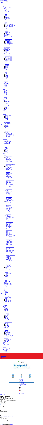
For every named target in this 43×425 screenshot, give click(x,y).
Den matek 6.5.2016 (8, 211)
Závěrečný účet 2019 (7, 64)
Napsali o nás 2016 (5, 91)
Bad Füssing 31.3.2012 (8, 265)
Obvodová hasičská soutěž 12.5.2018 (9, 184)
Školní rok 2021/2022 (6, 323)
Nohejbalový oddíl (6, 150)
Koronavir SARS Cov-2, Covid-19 (6, 79)
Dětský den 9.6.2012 (8, 263)
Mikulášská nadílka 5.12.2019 (9, 167)
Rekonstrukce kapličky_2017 (7, 281)
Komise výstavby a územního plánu (7, 47)
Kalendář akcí (5, 128)
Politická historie (5, 23)
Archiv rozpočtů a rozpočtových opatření (7, 53)
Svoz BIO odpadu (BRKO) (7, 33)
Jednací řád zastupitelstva (6, 35)
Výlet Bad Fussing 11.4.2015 (8, 225)
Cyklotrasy (6, 15)
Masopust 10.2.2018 (8, 188)
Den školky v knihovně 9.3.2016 (9, 133)
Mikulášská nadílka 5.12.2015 (9, 216)
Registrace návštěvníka (6, 292)
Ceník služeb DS (5, 351)
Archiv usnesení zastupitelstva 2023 (8, 37)
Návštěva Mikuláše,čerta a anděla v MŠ (8, 339)
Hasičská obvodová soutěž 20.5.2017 (9, 195)
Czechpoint (4, 110)
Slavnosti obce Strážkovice (8, 269)
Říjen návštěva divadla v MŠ (7, 340)
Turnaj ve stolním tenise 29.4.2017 (9, 197)
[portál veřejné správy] (21, 382)
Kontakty (4, 80)
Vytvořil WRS (1, 424)
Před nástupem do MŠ (6, 341)
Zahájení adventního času (8, 273)
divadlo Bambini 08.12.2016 (7, 334)
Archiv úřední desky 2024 (7, 102)
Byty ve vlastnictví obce (7, 12)
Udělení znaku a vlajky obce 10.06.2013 (10, 250)
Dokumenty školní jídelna (6, 308)
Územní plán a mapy (4, 114)
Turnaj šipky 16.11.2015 (8, 218)
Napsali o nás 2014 (5, 92)
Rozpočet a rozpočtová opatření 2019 (8, 57)
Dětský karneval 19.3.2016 (8, 213)
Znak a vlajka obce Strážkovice (8, 7)
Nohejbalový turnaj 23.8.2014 (9, 234)
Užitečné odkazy (5, 137)
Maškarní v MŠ (6, 330)
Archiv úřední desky (4, 353)
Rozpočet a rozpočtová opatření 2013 (8, 60)
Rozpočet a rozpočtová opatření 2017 (8, 58)
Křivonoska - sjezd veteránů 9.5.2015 (9, 222)
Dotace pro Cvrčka (4, 347)
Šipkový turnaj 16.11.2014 (8, 231)
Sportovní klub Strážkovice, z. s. (7, 149)
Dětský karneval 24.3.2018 (8, 187)
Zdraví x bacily (7, 313)
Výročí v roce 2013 (7, 29)
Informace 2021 (6, 117)
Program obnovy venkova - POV (7, 21)
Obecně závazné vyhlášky (3, 356)
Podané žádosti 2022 (7, 76)
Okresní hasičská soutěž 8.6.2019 (9, 169)
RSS (12, 416)
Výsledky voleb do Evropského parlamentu (9, 26)
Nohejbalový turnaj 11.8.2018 (9, 182)
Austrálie (4, 290)
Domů (2, 2)
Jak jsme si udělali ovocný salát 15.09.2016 (9, 337)
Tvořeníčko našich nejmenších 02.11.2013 (10, 247)
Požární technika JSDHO (6, 51)
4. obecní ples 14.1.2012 (8, 266)
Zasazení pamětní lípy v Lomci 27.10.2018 (10, 180)
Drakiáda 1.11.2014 (8, 232)
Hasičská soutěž (7, 274)
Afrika (4, 289)
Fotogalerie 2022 (6, 157)
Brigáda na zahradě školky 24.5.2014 (9, 236)
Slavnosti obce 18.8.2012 (8, 262)
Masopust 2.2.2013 (8, 256)
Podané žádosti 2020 (7, 77)
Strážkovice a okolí (6, 287)
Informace (6, 144)
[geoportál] (21, 380)
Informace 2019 (6, 118)
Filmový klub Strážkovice (5, 139)
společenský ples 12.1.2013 (8, 257)
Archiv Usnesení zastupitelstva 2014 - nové (9, 43)
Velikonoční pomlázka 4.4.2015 (9, 226)
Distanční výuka (4, 306)
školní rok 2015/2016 (6, 338)
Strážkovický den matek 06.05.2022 (9, 158)
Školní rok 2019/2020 (6, 327)
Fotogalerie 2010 (6, 272)
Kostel (5, 16)
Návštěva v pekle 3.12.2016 (8, 203)
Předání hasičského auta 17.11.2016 (9, 204)
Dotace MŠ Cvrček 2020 (7, 348)
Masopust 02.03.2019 (8, 175)
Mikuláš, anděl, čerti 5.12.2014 (9, 230)
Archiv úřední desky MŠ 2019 (8, 298)
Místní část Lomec (5, 8)
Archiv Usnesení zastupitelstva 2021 (8, 39)
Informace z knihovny (6, 125)
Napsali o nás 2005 (5, 97)
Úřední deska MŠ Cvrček (5, 294)
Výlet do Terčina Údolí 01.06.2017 (8, 332)
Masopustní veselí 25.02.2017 (9, 199)
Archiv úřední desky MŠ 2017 (8, 299)
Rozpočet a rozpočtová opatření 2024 (8, 54)
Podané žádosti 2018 (7, 78)
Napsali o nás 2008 (5, 95)
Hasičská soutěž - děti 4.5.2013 (9, 252)
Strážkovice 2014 (6, 276)
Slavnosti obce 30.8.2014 (8, 233)
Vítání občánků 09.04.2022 (8, 159)
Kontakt (3, 99)
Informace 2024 (6, 116)
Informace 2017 (6, 119)
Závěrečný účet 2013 (7, 67)
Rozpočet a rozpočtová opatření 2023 (8, 55)
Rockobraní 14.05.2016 (8, 210)
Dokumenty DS (5, 350)
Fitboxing (6, 151)
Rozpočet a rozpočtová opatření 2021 (8, 56)
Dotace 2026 (6, 69)
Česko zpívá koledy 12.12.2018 (9, 178)
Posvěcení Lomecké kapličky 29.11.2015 (10, 217)
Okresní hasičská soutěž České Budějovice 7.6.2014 (11, 235)
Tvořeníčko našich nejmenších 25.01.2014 (10, 242)
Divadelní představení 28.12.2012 (9, 259)
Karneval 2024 (6, 315)
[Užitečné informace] (21, 385)
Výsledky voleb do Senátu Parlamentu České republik (10, 25)
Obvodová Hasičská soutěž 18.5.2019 (9, 170)
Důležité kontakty (5, 85)
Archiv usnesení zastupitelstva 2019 (8, 40)
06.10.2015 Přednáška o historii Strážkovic (10, 136)
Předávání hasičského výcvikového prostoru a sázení (11, 179)
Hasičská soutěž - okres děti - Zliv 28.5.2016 (10, 209)
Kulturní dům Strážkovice (7, 278)
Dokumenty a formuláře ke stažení (6, 112)
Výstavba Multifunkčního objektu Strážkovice (8, 284)
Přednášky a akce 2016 (7, 129)
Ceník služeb (4, 343)
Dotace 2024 (6, 70)
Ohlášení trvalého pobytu (6, 111)
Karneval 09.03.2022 (7, 325)
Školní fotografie (6, 277)
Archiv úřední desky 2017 (7, 106)
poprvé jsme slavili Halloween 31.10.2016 (9, 336)
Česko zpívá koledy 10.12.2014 (9, 229)
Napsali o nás (4, 89)
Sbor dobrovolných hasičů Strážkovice (7, 141)
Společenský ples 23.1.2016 (8, 214)
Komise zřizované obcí (5, 46)
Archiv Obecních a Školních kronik (7, 34)
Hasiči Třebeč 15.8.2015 (8, 220)
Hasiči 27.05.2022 (6, 324)
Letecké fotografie (5, 285)
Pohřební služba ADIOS (6, 87)
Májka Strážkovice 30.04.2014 (9, 239)
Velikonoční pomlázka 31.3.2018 (9, 186)
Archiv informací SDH (8, 142)
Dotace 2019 (6, 73)
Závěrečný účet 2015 (7, 66)
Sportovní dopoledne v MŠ (7, 328)
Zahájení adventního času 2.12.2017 (9, 192)
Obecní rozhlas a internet (7, 18)
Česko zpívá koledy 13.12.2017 (9, 191)
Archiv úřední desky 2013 (7, 108)
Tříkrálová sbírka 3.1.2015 (8, 228)
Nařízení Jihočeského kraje (6, 83)
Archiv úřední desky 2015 (7, 107)
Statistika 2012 (6, 31)
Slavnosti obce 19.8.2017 (8, 194)
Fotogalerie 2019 (6, 166)
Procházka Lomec (7, 314)
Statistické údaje (5, 30)
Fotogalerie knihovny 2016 (7, 132)
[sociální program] (21, 381)
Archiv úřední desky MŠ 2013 (8, 301)
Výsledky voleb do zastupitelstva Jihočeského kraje (9, 24)
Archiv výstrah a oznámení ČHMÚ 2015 (8, 123)
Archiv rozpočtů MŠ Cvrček (6, 344)
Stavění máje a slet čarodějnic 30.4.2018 (10, 185)
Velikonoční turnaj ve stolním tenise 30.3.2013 (10, 255)
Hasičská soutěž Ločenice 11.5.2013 (9, 251)
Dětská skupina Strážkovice (7, 11)
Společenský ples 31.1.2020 (8, 165)
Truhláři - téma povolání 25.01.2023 (8, 320)
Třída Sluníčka (6, 311)
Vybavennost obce (5, 10)
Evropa (4, 288)
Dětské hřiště (6, 14)
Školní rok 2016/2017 (6, 331)
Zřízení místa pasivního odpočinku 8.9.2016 (10, 207)
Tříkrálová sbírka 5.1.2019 (8, 176)
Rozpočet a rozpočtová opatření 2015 (8, 59)
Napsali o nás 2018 (5, 90)
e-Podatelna (4, 120)
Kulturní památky (5, 282)
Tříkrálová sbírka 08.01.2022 (8, 160)
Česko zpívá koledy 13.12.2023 (9, 156)
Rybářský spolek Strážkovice (6, 145)
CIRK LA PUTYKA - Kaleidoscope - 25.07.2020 (10, 164)
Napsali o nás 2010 (5, 94)
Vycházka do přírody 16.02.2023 (8, 319)
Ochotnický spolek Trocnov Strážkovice (7, 283)
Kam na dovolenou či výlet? (5, 286)
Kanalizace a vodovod (7, 17)
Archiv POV (6, 22)
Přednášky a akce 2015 (7, 130)
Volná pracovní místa (4, 302)
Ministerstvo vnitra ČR (6, 82)
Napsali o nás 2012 (5, 93)
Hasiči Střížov (7, 249)
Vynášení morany (6, 317)
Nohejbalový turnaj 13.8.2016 (9, 208)
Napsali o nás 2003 (5, 98)
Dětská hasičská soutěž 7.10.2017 (9, 193)
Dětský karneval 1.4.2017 (8, 198)
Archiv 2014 (7, 148)
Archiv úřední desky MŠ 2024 (8, 295)
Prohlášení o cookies (5, 416)
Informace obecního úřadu (6, 84)
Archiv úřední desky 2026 (7, 101)
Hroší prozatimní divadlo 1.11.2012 (9, 260)
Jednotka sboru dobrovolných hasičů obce (6, 49)
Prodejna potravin (6, 20)
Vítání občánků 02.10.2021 (8, 162)
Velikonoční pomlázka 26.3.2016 (9, 212)
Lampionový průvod (8, 248)
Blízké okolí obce (5, 9)
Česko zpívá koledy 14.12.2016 (9, 202)
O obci (3, 6)
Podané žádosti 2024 (7, 75)
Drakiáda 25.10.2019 (8, 168)
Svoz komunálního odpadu (7, 32)
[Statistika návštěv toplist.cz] (21, 386)
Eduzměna (4, 342)
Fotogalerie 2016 (6, 201)
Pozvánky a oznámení (5, 291)
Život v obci (2, 124)
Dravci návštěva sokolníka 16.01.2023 (8, 322)
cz (0, 394)
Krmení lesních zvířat (7, 316)
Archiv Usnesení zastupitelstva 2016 (8, 42)
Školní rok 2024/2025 (6, 310)
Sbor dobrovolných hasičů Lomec (7, 143)
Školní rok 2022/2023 (6, 318)
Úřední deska (4, 100)
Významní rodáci (5, 28)
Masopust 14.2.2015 (8, 227)
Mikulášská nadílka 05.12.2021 (9, 161)
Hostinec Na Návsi (5, 86)
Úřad (1, 394)
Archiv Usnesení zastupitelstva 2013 (8, 44)
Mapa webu (1, 416)
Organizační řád (5, 305)
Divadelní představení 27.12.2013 (9, 244)
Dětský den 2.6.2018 (8, 183)
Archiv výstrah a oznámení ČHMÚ (7, 122)
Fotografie (2, 3)
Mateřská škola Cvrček (3, 293)
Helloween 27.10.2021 (7, 326)
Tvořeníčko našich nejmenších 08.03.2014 (10, 241)
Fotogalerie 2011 (6, 267)
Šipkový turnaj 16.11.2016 (8, 205)
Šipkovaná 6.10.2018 (8, 181)
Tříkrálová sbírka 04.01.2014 (8, 243)
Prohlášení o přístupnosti (9, 416)
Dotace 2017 (6, 74)
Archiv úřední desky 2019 (7, 105)
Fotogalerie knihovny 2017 (7, 131)
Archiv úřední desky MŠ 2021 (8, 297)
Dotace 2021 (6, 72)
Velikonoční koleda (8, 270)
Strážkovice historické (7, 275)
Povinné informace (3, 357)
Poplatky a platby (4, 109)
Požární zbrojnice (6, 19)
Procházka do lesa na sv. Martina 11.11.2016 (9, 335)
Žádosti (4, 303)
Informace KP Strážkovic (7, 152)
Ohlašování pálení (5, 52)
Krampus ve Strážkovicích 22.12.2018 (9, 177)
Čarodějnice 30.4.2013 (8, 253)
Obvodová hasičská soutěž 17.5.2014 (9, 237)
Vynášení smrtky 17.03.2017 (7, 333)
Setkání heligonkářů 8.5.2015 (9, 223)
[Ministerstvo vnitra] (21, 383)
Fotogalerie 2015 (6, 215)
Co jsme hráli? (6, 140)
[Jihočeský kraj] (21, 379)
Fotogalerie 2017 (6, 190)
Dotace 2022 (6, 71)
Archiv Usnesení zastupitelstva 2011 (8, 45)
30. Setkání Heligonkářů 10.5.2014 (9, 238)
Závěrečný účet (5, 61)
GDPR (2, 358)
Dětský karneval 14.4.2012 (8, 264)
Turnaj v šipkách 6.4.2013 (8, 254)
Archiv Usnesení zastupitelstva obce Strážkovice (8, 36)
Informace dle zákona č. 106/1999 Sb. (7, 115)
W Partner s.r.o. (11, 424)
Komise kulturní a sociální (6, 48)
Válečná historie (5, 27)
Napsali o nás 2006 (5, 96)
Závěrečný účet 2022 (7, 62)
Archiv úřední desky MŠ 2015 (8, 300)
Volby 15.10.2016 (7, 206)
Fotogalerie (4, 154)
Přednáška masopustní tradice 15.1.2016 (10, 134)
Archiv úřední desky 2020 (7, 104)
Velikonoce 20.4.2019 (8, 172)
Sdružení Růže (4, 153)
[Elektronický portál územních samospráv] (21, 384)
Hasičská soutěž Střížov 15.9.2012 (9, 261)
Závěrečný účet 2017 (7, 65)
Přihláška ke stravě (6, 309)
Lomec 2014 (6, 280)
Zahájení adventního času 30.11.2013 (9, 245)
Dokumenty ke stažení (7, 50)
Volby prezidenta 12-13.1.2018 (9, 189)
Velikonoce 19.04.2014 (8, 240)
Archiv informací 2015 (7, 126)
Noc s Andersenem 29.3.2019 (9, 173)
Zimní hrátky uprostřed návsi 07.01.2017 (10, 200)
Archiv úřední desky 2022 (7, 103)
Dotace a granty (4, 68)
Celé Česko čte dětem (7, 127)
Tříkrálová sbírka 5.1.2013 (8, 258)
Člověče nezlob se (7, 219)
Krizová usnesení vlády (6, 81)
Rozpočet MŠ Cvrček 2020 (7, 346)
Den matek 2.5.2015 (8, 224)
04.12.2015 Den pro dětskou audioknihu (10, 135)
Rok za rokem (5, 155)
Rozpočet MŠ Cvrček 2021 (7, 345)
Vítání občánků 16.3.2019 (8, 174)
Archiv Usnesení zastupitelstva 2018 (8, 41)
